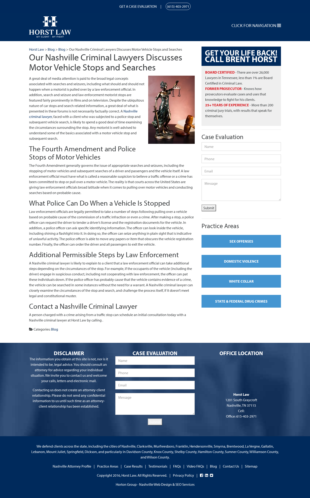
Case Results (133, 466)
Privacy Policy (183, 475)
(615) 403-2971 (178, 6)
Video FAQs (195, 466)
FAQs (177, 466)
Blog (54, 329)
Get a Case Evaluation (138, 6)
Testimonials (157, 466)
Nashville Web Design (155, 484)
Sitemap (251, 466)
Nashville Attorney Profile (72, 466)
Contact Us (231, 466)
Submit (208, 208)
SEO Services (184, 484)
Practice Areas (107, 466)
